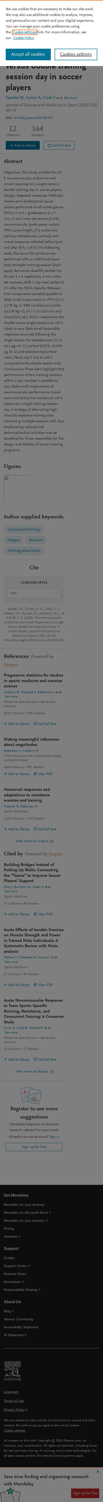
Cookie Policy (23, 38)
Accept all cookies (28, 54)
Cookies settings (76, 54)
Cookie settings (24, 32)
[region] (51, 33)
